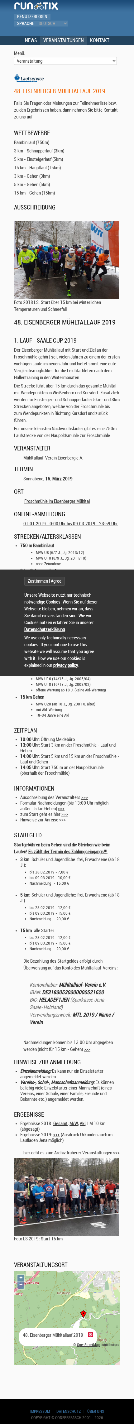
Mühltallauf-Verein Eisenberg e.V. (53, 458)
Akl (82, 1123)
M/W (73, 1123)
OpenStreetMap (88, 1345)
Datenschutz (68, 1411)
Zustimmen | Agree (44, 581)
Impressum (40, 1411)
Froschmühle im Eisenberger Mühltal (57, 501)
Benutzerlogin (32, 16)
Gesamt (60, 1123)
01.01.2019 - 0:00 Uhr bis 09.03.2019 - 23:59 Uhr (70, 524)
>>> (84, 797)
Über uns (95, 1411)
